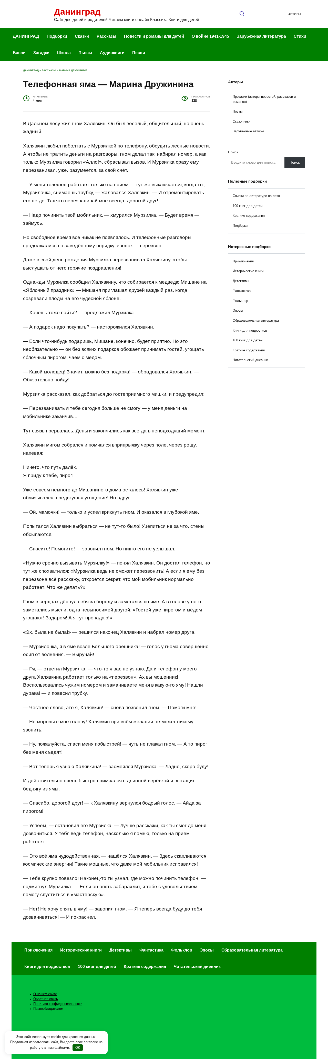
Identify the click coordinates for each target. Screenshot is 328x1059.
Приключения (243, 261)
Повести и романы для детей (154, 36)
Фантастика (242, 291)
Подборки (57, 36)
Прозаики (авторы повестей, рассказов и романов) (264, 99)
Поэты (237, 111)
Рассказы (106, 36)
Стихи (300, 36)
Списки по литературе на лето (256, 196)
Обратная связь (45, 999)
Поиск (233, 152)
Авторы (294, 14)
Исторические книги (248, 271)
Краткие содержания (249, 215)
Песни (138, 53)
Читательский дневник (250, 360)
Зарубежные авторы (248, 131)
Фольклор (240, 301)
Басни (19, 53)
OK (77, 1048)
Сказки (82, 36)
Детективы (241, 281)
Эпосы (238, 310)
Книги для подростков (250, 330)
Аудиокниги (112, 53)
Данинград (77, 11)
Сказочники (241, 121)
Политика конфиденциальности (57, 1004)
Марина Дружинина (73, 70)
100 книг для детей (247, 206)
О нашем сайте (45, 994)
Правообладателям (48, 1009)
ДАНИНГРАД (26, 36)
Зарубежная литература (261, 36)
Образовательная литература (256, 320)
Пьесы (85, 53)
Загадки (41, 53)
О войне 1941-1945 (210, 36)
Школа (64, 53)
